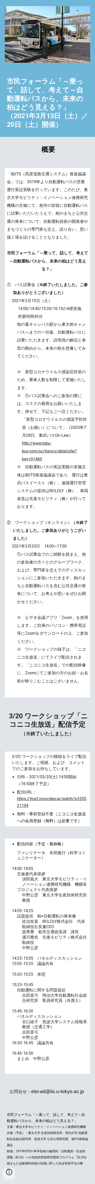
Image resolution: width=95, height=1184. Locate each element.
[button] (9, 1174)
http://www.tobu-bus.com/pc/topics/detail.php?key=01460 (49, 451)
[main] (47, 103)
